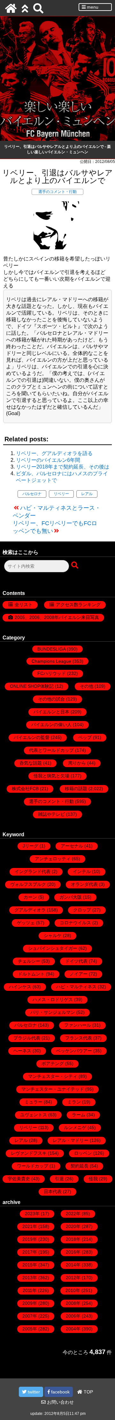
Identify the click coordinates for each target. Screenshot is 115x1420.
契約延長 (79, 1165)
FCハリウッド (51, 673)
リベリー (61, 494)
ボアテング (53, 1063)
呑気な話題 (30, 763)
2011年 (30, 1290)
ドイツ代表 (76, 961)
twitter (33, 1391)
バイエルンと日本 (51, 711)
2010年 (72, 1290)
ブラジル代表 (26, 1037)
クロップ (82, 909)
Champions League (51, 661)
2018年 (73, 1239)
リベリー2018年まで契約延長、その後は (62, 466)
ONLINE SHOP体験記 (32, 686)
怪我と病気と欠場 (51, 775)
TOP (87, 1391)
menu (92, 7)
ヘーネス (22, 1050)
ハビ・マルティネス (76, 986)
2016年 (73, 1252)
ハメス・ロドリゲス (53, 999)
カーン (30, 897)
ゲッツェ (26, 922)
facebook (60, 1391)
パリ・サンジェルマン (52, 1012)
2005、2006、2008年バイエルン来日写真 (57, 617)
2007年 (29, 1316)
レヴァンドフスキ (29, 1153)
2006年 (73, 1316)
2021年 (29, 1226)
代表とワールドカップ (51, 750)
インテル (82, 871)
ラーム (78, 1114)
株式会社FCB (25, 788)
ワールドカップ (32, 1165)
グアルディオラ (30, 909)
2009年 (29, 1303)
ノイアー (79, 973)
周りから (77, 763)
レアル (87, 494)
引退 (59, 1178)
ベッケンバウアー (74, 1050)
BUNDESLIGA (51, 649)
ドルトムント (31, 973)
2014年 (73, 1264)
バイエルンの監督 (32, 737)
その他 (86, 686)
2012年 (73, 1277)
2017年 (29, 1252)
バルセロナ (32, 494)
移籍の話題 (76, 788)
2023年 (32, 1213)
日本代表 (53, 1191)
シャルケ (53, 935)
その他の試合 (51, 699)
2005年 (29, 1328)
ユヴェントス (33, 1114)
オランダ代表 (84, 884)
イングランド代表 (32, 871)
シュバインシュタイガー (52, 948)
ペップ (85, 737)
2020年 (73, 1226)
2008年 (73, 1303)
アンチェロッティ (53, 858)
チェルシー (29, 961)
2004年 (73, 1328)
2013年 (29, 1277)
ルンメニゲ (75, 1127)
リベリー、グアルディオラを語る (54, 453)
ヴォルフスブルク (28, 884)
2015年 (29, 1264)
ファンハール (77, 1025)
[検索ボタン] (75, 565)
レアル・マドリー (70, 1140)
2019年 (29, 1239)
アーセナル (72, 845)
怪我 (93, 1178)
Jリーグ (30, 845)
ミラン (74, 1101)
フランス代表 (78, 1037)
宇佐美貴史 (19, 1178)
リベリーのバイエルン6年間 (48, 460)
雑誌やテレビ (51, 814)
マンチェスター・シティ (52, 1076)
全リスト (24, 604)
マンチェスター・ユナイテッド (52, 1089)
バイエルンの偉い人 (51, 724)
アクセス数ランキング (78, 604)
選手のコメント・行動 (57, 191)
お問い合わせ (60, 1402)
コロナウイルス (75, 922)
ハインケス (20, 986)
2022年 (73, 1213)
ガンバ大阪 (70, 897)
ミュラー (33, 1101)
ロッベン (83, 1153)
